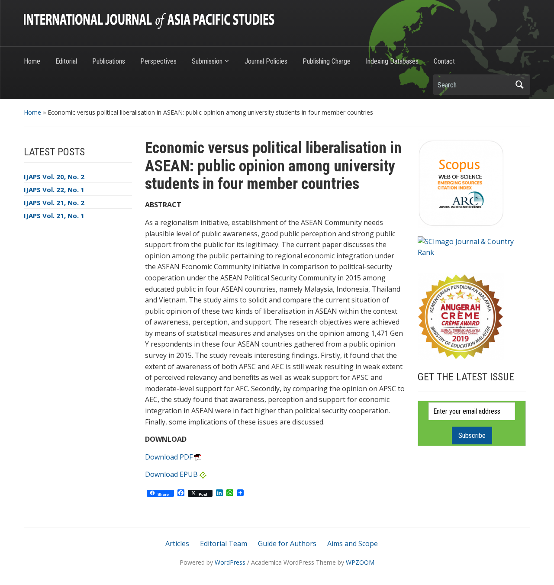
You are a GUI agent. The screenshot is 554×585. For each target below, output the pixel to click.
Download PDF (169, 457)
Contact (444, 61)
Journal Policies (266, 61)
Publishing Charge (327, 61)
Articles (177, 543)
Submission (207, 61)
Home (32, 61)
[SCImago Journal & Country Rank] (472, 246)
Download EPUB (171, 474)
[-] (149, 20)
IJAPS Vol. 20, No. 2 (54, 176)
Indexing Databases (392, 61)
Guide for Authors (287, 543)
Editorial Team (223, 543)
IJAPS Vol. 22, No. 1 (54, 189)
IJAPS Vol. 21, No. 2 (54, 202)
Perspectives (158, 61)
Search (519, 84)
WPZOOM (360, 562)
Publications (108, 61)
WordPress (230, 562)
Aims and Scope (352, 543)
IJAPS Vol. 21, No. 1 (54, 215)
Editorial (66, 61)
